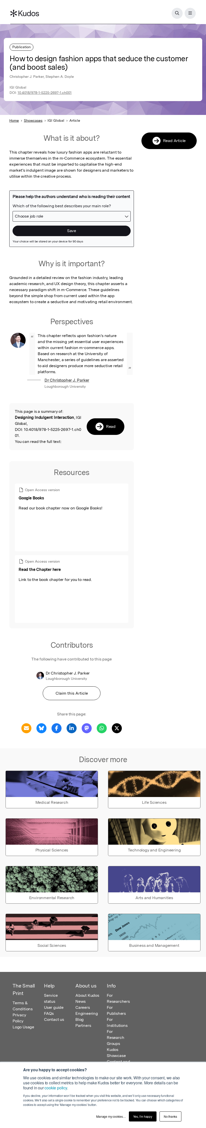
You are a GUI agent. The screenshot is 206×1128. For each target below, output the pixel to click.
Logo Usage (23, 1027)
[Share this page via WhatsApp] (101, 727)
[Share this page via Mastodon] (86, 727)
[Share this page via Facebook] (56, 727)
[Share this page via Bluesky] (41, 727)
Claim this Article (72, 693)
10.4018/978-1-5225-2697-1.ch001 (45, 93)
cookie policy (55, 1088)
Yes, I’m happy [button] (142, 1116)
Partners (83, 1025)
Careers (82, 1007)
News (80, 1001)
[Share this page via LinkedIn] (71, 727)
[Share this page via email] (26, 727)
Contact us (54, 1019)
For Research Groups (115, 1037)
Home (14, 120)
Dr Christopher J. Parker (66, 380)
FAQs (49, 1013)
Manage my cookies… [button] (111, 1116)
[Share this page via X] (117, 727)
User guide (54, 1007)
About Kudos (87, 995)
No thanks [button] (170, 1116)
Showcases (33, 120)
